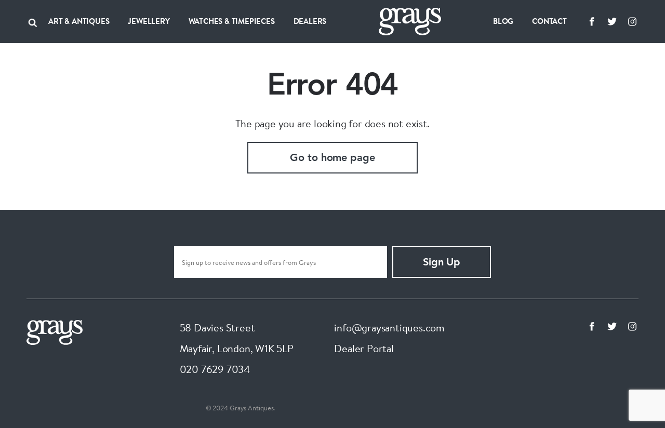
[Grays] (54, 331)
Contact (549, 21)
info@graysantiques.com (389, 327)
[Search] (32, 21)
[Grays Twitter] (612, 21)
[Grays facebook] (592, 21)
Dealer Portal (363, 348)
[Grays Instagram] (632, 21)
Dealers (310, 21)
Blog (503, 21)
